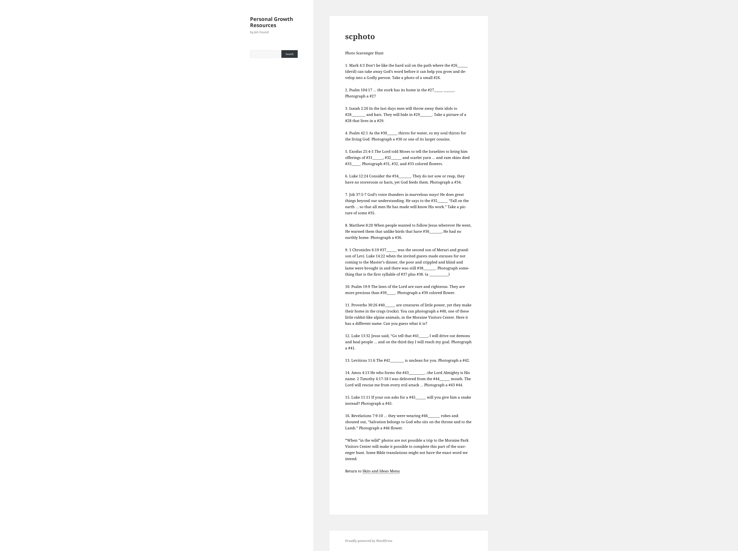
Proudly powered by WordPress (368, 541)
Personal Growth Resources (271, 22)
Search (289, 54)
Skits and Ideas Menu (381, 471)
